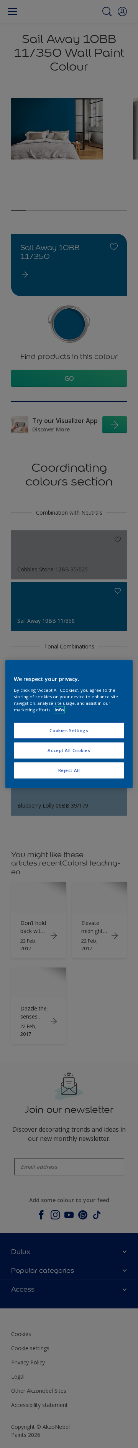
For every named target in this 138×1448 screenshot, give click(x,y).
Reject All (69, 770)
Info (59, 709)
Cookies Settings (68, 730)
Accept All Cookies (69, 750)
